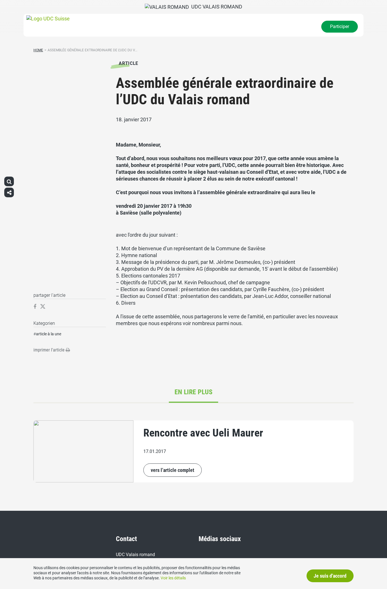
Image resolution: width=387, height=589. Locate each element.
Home (38, 50)
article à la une (48, 334)
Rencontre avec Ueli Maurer (203, 433)
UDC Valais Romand (215, 7)
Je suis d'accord (330, 576)
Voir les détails (173, 578)
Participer (339, 26)
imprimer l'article (49, 350)
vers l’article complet (172, 470)
